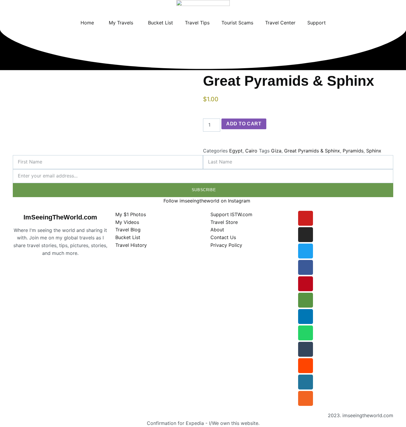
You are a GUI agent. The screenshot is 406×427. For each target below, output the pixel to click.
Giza (276, 151)
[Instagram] (305, 234)
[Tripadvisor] (305, 300)
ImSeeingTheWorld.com (60, 217)
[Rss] (305, 398)
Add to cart (244, 123)
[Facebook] (305, 267)
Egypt (236, 151)
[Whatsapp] (305, 332)
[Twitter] (305, 251)
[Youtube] (305, 218)
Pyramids (353, 151)
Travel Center (280, 23)
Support (316, 23)
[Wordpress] (305, 382)
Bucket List (160, 23)
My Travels (121, 23)
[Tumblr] (305, 349)
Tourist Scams (237, 23)
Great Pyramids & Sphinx (312, 151)
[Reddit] (305, 365)
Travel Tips (197, 23)
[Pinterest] (305, 283)
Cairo (251, 151)
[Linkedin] (305, 316)
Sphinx (373, 151)
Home (87, 23)
